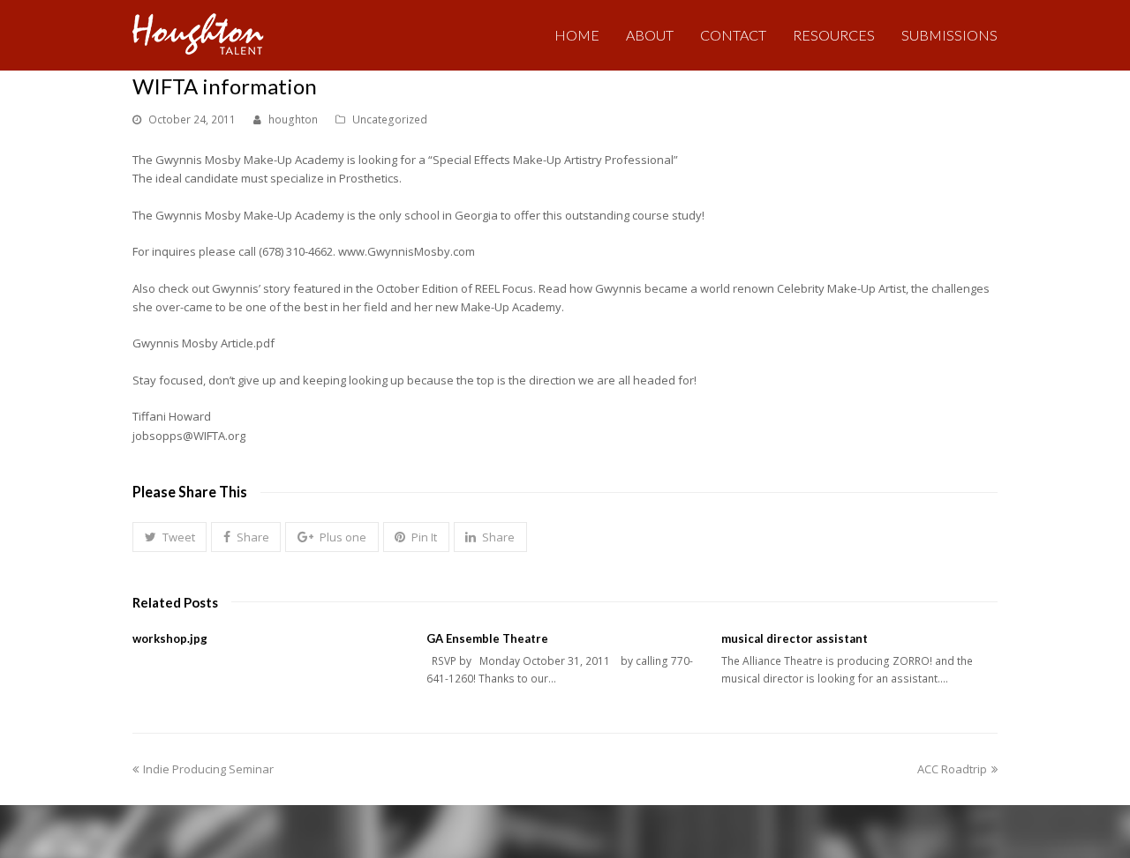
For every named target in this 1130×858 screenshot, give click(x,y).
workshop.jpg (169, 638)
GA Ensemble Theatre (487, 638)
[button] (169, 537)
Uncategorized (389, 119)
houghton (293, 119)
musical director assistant (794, 638)
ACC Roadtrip (952, 769)
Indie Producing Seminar (208, 769)
